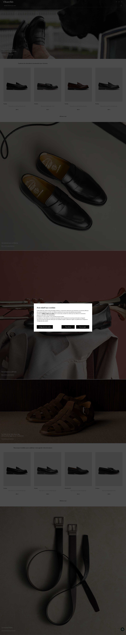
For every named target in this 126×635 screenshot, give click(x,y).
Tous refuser (68, 327)
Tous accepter (82, 327)
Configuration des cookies (45, 327)
